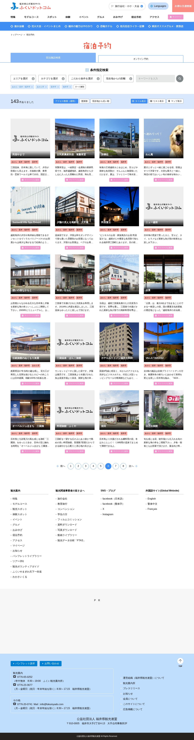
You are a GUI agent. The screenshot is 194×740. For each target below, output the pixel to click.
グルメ (100, 17)
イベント (84, 17)
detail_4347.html (119, 353)
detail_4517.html (119, 421)
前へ (62, 466)
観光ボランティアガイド (26, 566)
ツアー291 (18, 561)
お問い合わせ (52, 663)
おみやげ (118, 17)
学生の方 (62, 514)
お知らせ (17, 550)
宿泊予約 (136, 17)
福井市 (65, 87)
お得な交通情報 (183, 6)
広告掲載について (132, 709)
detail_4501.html (119, 285)
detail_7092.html (163, 353)
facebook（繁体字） (114, 504)
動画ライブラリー (67, 535)
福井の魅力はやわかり (80, 26)
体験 (67, 17)
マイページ (177, 17)
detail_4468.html (30, 353)
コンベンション (66, 509)
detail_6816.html (75, 218)
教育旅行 (62, 504)
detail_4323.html (163, 421)
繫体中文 (152, 504)
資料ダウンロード (67, 524)
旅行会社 (62, 498)
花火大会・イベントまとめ (46, 26)
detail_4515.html (75, 421)
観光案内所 (129, 683)
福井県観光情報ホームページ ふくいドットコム (31, 6)
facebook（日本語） (114, 498)
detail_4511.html (163, 218)
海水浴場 (19, 26)
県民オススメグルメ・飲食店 (167, 26)
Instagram (108, 514)
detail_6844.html (30, 421)
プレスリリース (131, 688)
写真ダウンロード (67, 530)
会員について (130, 699)
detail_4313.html (119, 150)
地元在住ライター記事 (132, 26)
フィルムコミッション (70, 519)
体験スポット (20, 514)
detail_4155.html (75, 285)
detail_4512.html (75, 353)
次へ (131, 466)
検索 (180, 79)
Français (152, 509)
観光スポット (20, 509)
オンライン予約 (140, 59)
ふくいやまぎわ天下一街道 (27, 571)
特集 (13, 17)
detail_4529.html (30, 150)
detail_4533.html (163, 150)
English (152, 498)
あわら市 (40, 87)
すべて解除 (79, 87)
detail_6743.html (163, 285)
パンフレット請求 (25, 663)
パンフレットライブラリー (27, 556)
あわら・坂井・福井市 (21, 87)
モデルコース (31, 17)
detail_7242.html (75, 150)
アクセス (154, 17)
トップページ (16, 35)
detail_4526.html (119, 218)
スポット (52, 17)
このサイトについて (134, 704)
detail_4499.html (30, 285)
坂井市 (53, 87)
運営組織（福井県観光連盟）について (143, 678)
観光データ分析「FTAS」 (72, 540)
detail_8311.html (30, 218)
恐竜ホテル (106, 26)
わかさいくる (20, 577)
